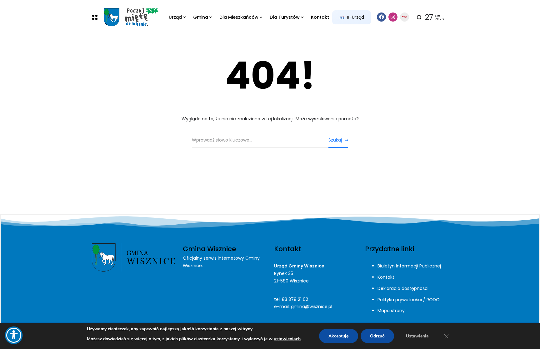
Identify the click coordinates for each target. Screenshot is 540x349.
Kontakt (386, 277)
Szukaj (335, 140)
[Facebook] (381, 17)
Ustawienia (417, 336)
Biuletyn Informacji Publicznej (409, 266)
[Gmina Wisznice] (131, 17)
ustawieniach (287, 339)
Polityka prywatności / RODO (409, 300)
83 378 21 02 (295, 299)
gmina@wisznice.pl (311, 306)
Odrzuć (377, 336)
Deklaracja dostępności (403, 288)
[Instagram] (393, 17)
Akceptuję (338, 336)
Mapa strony (391, 310)
